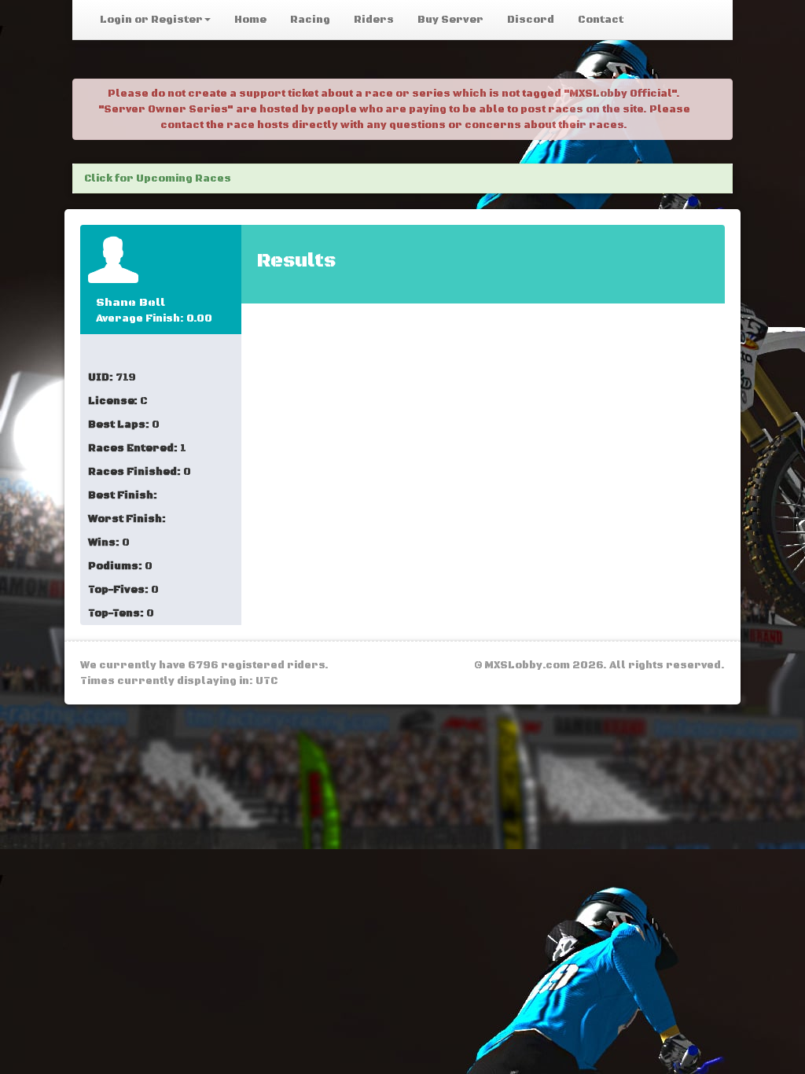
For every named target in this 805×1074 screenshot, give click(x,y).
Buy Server (450, 19)
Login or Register (151, 19)
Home (250, 19)
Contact (600, 19)
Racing (310, 19)
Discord (530, 19)
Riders (374, 19)
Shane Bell (130, 303)
